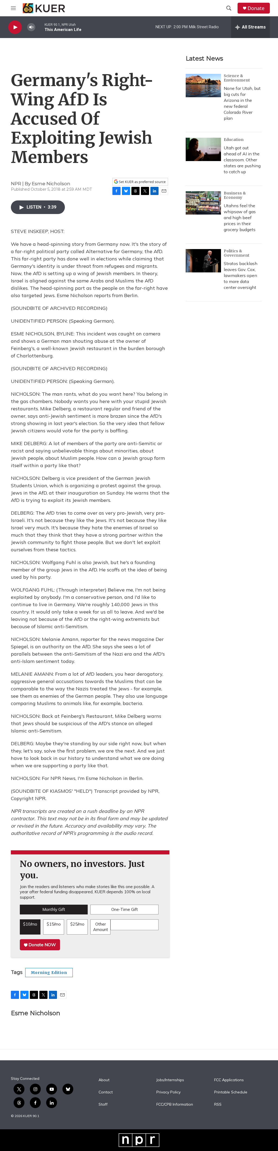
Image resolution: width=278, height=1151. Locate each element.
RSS (218, 1104)
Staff (103, 1104)
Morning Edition (49, 972)
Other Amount (100, 927)
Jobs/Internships (170, 1080)
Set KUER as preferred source (142, 182)
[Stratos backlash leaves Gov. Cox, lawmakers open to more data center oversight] (203, 260)
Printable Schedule (230, 1092)
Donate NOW (41, 944)
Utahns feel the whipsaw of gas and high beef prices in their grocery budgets (240, 217)
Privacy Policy (168, 1092)
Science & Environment (237, 78)
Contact (106, 1092)
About (104, 1080)
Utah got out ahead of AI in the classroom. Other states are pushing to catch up (242, 159)
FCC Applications (229, 1080)
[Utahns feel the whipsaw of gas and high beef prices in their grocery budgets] (203, 203)
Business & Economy (235, 195)
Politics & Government (236, 253)
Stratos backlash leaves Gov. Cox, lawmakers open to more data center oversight (240, 275)
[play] (15, 27)
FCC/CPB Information (174, 1104)
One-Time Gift (124, 909)
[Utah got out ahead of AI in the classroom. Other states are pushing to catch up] (203, 149)
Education (234, 139)
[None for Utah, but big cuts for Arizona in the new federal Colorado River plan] (203, 85)
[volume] (31, 27)
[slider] (40, 27)
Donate (256, 8)
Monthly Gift (53, 909)
